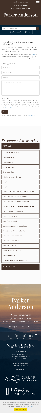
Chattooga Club (8, 172)
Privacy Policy (9, 107)
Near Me (28, 32)
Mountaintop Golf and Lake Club (14, 231)
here (33, 54)
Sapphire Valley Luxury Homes (13, 236)
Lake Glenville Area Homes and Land (16, 201)
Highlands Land (8, 187)
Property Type (9, 267)
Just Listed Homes (9, 255)
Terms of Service (5, 117)
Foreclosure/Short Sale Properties (14, 260)
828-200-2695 (24, 318)
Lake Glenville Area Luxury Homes (15, 197)
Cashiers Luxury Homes (11, 152)
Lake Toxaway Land (10, 221)
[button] (37, 28)
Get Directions (24, 327)
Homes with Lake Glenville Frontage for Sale (18, 192)
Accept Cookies (20, 410)
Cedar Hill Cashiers (9, 167)
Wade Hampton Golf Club (12, 251)
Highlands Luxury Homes (12, 177)
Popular (6, 146)
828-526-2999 (24, 5)
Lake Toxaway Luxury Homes (13, 211)
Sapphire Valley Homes (11, 241)
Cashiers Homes (8, 157)
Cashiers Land (8, 162)
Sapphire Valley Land (10, 246)
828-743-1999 (23, 2)
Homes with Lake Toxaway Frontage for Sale (18, 206)
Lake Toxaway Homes (10, 216)
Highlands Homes (9, 182)
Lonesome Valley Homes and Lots (15, 226)
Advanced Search (16, 32)
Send (4, 112)
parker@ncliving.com (23, 8)
